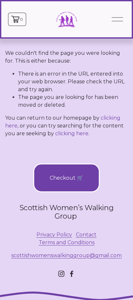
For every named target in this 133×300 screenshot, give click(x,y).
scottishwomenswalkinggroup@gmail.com (66, 255)
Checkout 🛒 (66, 178)
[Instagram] (61, 273)
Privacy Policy (54, 235)
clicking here (71, 133)
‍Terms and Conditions (67, 242)
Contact (86, 235)
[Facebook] (71, 273)
